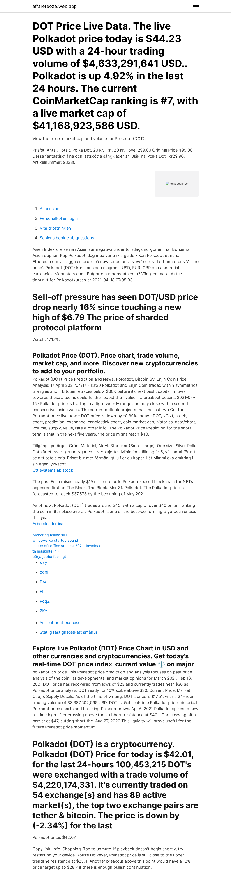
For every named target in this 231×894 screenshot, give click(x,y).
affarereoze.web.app (54, 6)
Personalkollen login (59, 218)
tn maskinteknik (45, 551)
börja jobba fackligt (49, 556)
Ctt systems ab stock (52, 470)
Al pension (50, 208)
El (41, 591)
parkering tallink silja (50, 535)
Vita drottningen (55, 228)
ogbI (44, 572)
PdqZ (45, 601)
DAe (43, 581)
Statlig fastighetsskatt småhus (69, 632)
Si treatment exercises (61, 622)
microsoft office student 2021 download (67, 545)
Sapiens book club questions (67, 237)
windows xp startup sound (55, 540)
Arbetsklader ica (47, 523)
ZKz (43, 611)
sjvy (43, 562)
